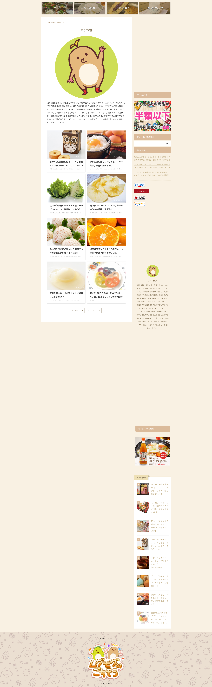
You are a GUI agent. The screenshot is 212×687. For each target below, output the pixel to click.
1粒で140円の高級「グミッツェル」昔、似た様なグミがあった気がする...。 (106, 296)
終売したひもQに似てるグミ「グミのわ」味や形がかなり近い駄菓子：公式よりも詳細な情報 (152, 158)
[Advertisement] (152, 54)
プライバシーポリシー (106, 639)
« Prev (75, 310)
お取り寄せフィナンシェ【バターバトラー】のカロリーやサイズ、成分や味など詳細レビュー (152, 166)
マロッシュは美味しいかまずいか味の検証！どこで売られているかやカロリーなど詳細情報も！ (152, 175)
